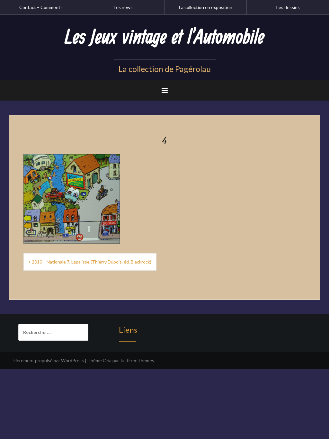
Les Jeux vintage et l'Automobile (164, 37)
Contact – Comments (41, 7)
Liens (128, 329)
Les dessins (288, 7)
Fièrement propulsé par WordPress (48, 360)
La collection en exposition (205, 7)
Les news (123, 7)
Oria (107, 360)
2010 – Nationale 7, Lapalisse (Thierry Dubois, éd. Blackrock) (91, 261)
